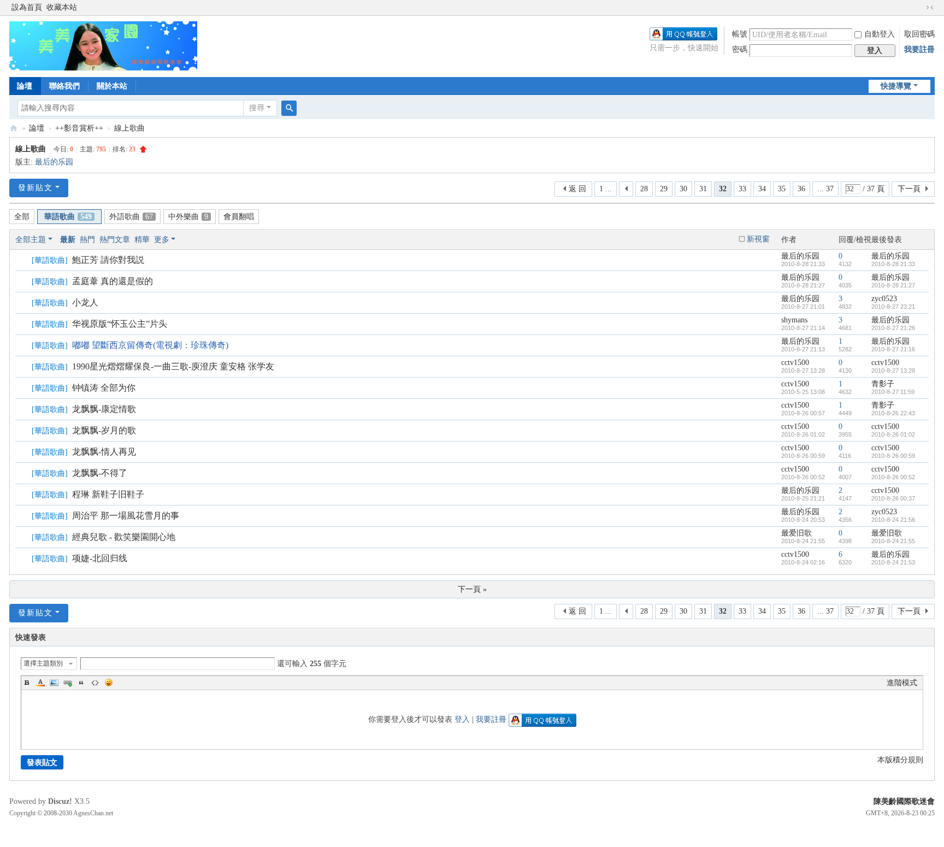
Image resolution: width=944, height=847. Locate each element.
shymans (794, 320)
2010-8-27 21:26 (893, 328)
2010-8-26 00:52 (893, 477)
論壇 (24, 86)
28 (644, 189)
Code (95, 682)
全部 (22, 217)
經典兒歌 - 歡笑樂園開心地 (123, 537)
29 (664, 189)
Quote (81, 682)
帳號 (739, 34)
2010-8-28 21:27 (893, 285)
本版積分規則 (900, 760)
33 (742, 189)
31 (703, 189)
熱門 (87, 240)
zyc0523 (884, 299)
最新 (67, 240)
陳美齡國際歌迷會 (904, 801)
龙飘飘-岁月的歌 (104, 430)
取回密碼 (919, 34)
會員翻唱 (238, 217)
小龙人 (85, 302)
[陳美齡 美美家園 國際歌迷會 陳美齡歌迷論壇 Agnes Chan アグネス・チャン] (103, 45)
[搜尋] (289, 108)
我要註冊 (919, 49)
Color (40, 682)
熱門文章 (114, 240)
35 (782, 189)
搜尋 (256, 108)
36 (801, 189)
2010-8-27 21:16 (893, 349)
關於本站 (112, 86)
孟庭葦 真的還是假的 (112, 281)
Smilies (108, 682)
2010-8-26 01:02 (893, 434)
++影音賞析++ (79, 128)
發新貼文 (35, 188)
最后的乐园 (54, 162)
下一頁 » (472, 589)
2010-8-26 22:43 (893, 413)
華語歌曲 (68, 217)
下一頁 (909, 189)
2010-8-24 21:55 (893, 541)
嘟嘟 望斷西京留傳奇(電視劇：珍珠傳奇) (150, 345)
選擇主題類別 (43, 663)
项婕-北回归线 (99, 558)
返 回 (577, 189)
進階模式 (902, 683)
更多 (161, 240)
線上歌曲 (129, 128)
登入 (462, 719)
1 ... (605, 189)
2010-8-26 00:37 (893, 498)
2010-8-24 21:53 (893, 562)
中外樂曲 (188, 217)
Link (67, 682)
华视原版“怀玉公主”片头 (119, 323)
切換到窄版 (930, 8)
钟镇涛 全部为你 (103, 387)
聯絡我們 (64, 86)
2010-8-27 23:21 (893, 306)
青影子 (882, 384)
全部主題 (30, 240)
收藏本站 (61, 7)
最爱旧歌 (796, 533)
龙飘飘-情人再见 (104, 451)
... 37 (825, 189)
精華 (142, 240)
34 (762, 189)
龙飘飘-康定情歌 (104, 409)
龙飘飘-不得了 (99, 473)
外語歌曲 (131, 217)
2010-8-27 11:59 (892, 392)
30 (683, 189)
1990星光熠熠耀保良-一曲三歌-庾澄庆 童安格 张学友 (173, 366)
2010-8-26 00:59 (893, 455)
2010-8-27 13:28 (893, 370)
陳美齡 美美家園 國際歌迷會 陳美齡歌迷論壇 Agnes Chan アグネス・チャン (13, 128)
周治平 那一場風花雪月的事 (125, 515)
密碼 (739, 49)
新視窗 (758, 239)
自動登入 (879, 34)
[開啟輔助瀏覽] (919, 8)
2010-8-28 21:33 (893, 264)
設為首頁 (26, 7)
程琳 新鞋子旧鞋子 (108, 494)
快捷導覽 (896, 86)
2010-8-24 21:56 (893, 519)
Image (54, 682)
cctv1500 (795, 362)
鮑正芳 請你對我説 (108, 259)
